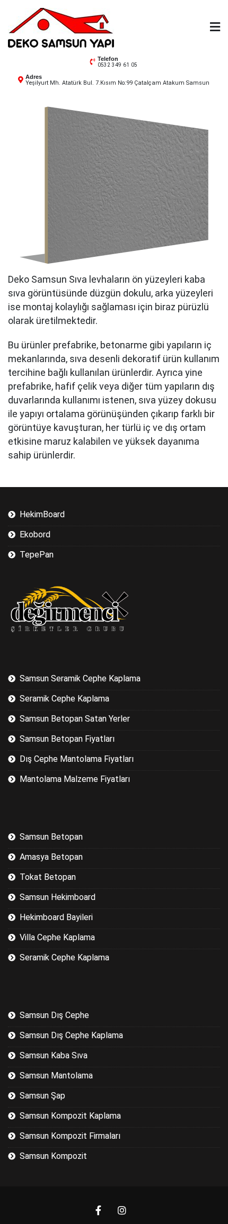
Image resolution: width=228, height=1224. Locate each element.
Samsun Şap (42, 1096)
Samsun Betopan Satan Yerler (75, 719)
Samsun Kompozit (53, 1156)
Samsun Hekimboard (57, 897)
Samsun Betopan (51, 837)
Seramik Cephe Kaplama (64, 699)
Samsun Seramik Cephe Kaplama (80, 678)
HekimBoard (42, 514)
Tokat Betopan (48, 877)
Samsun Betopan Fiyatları (67, 739)
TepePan (37, 555)
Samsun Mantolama (56, 1075)
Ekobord (35, 534)
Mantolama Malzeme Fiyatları (75, 779)
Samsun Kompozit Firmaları (70, 1136)
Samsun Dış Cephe (54, 1015)
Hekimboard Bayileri (56, 917)
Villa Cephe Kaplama (57, 937)
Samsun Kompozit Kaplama (70, 1116)
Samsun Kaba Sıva (53, 1055)
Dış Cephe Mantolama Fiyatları (77, 759)
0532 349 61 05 (117, 65)
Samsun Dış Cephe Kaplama (71, 1035)
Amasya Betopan (51, 857)
